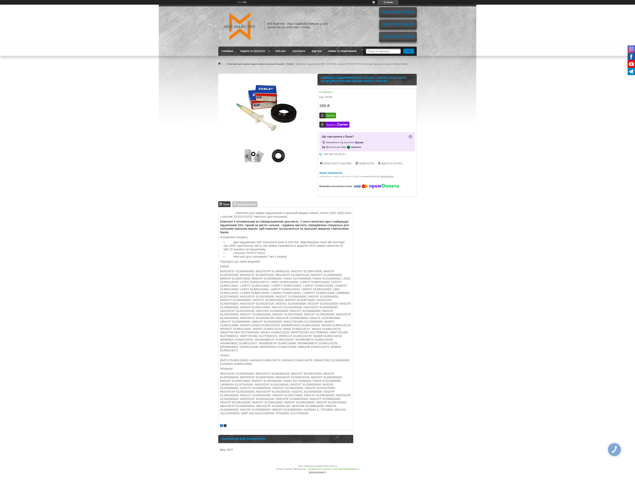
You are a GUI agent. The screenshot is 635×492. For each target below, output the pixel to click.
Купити (331, 115)
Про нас (280, 51)
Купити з (331, 124)
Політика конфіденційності (346, 469)
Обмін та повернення (342, 51)
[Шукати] (408, 51)
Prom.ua (333, 466)
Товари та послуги (252, 51)
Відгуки (317, 51)
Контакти (299, 51)
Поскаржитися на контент (320, 469)
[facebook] (221, 426)
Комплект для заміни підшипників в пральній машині (255, 64)
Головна (227, 51)
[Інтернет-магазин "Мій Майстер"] (239, 25)
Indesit (290, 64)
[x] (225, 426)
